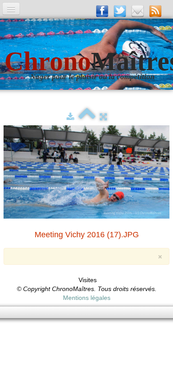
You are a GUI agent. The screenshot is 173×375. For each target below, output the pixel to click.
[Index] (87, 116)
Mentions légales (86, 297)
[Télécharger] (70, 116)
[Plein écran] (103, 116)
